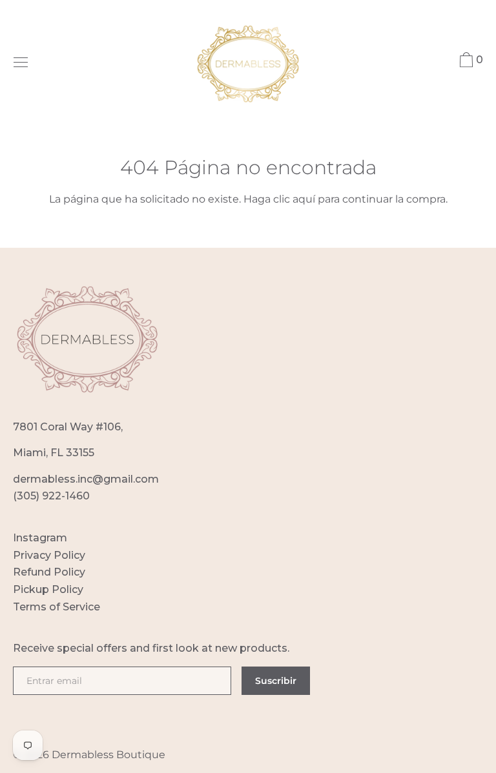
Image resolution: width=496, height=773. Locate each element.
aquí (304, 199)
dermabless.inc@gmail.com (86, 479)
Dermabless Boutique (108, 754)
